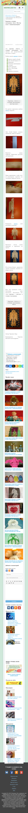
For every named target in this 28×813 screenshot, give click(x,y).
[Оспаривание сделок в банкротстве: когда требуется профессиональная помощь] (14, 626)
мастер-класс (9, 373)
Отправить (14, 601)
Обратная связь (14, 776)
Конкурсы (14, 778)
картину (16, 56)
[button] (7, 581)
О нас (14, 786)
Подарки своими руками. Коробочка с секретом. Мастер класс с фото (14, 760)
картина (8, 371)
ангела (7, 110)
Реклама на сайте (14, 784)
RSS (14, 790)
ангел (17, 371)
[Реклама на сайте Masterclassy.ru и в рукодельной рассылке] (14, 684)
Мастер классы (14, 782)
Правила (14, 788)
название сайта (10, 7)
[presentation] (6, 581)
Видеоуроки (14, 780)
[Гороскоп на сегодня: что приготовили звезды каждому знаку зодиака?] (14, 635)
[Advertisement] (14, 35)
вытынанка (13, 371)
